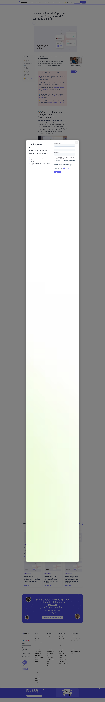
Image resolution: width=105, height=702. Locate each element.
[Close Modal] (76, 142)
